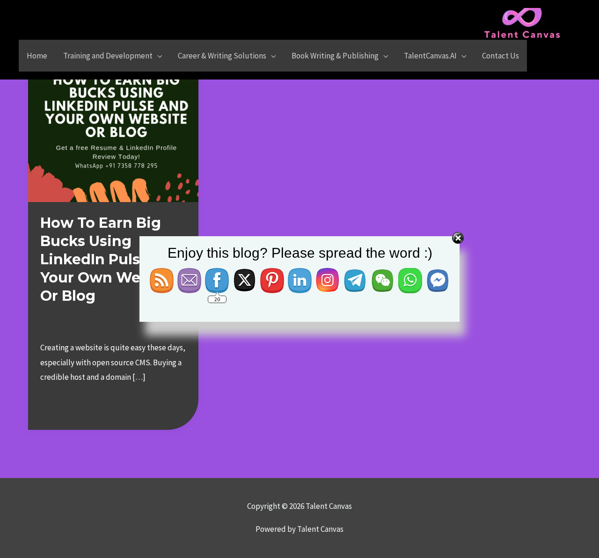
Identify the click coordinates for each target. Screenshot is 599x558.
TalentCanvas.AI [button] (430, 56)
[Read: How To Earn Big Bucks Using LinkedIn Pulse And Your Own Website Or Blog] (113, 116)
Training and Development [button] (108, 56)
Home (37, 56)
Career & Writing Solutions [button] (222, 56)
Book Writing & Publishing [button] (335, 56)
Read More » (60, 403)
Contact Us (500, 56)
